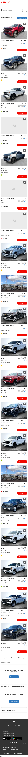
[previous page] (5, 658)
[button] (22, 10)
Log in (23, 743)
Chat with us (5, 728)
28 (19, 658)
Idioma (6, 743)
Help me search (22, 18)
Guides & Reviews (19, 726)
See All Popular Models (8, 733)
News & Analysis (6, 726)
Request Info (22, 50)
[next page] (22, 658)
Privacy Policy (13, 747)
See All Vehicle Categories (9, 735)
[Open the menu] (26, 2)
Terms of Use (6, 747)
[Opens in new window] (7, 738)
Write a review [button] (14, 677)
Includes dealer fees (22, 41)
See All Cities (6, 731)
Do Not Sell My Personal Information (10, 749)
